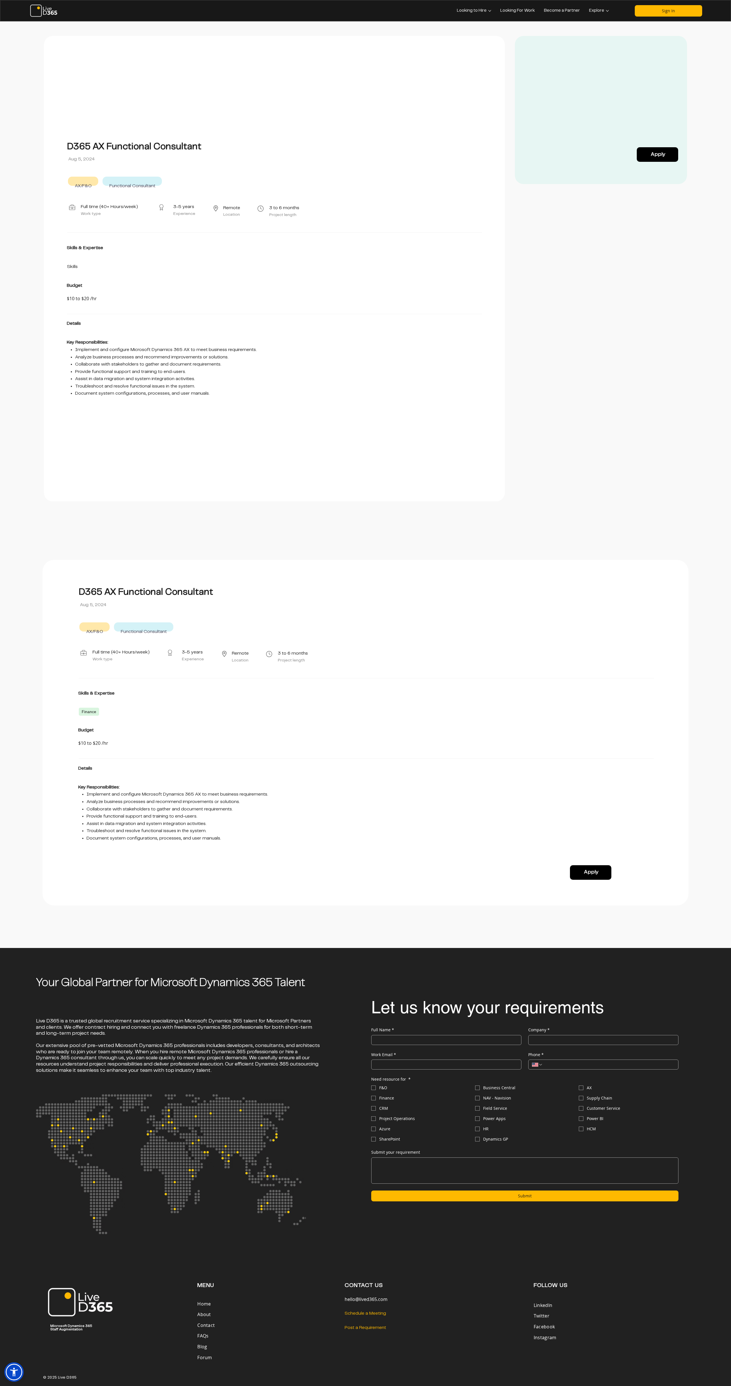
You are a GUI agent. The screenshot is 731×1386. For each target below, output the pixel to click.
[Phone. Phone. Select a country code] (537, 1064)
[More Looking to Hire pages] (489, 10)
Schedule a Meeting (365, 1313)
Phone (536, 1054)
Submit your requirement (395, 1152)
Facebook (544, 1327)
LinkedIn (543, 1305)
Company (539, 1029)
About (204, 1314)
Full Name (382, 1029)
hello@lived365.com (366, 1299)
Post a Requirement (365, 1328)
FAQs (202, 1336)
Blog (202, 1346)
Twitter (541, 1316)
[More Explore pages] (607, 10)
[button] (14, 1372)
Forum (204, 1357)
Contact (206, 1325)
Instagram (545, 1337)
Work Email (383, 1054)
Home (204, 1304)
